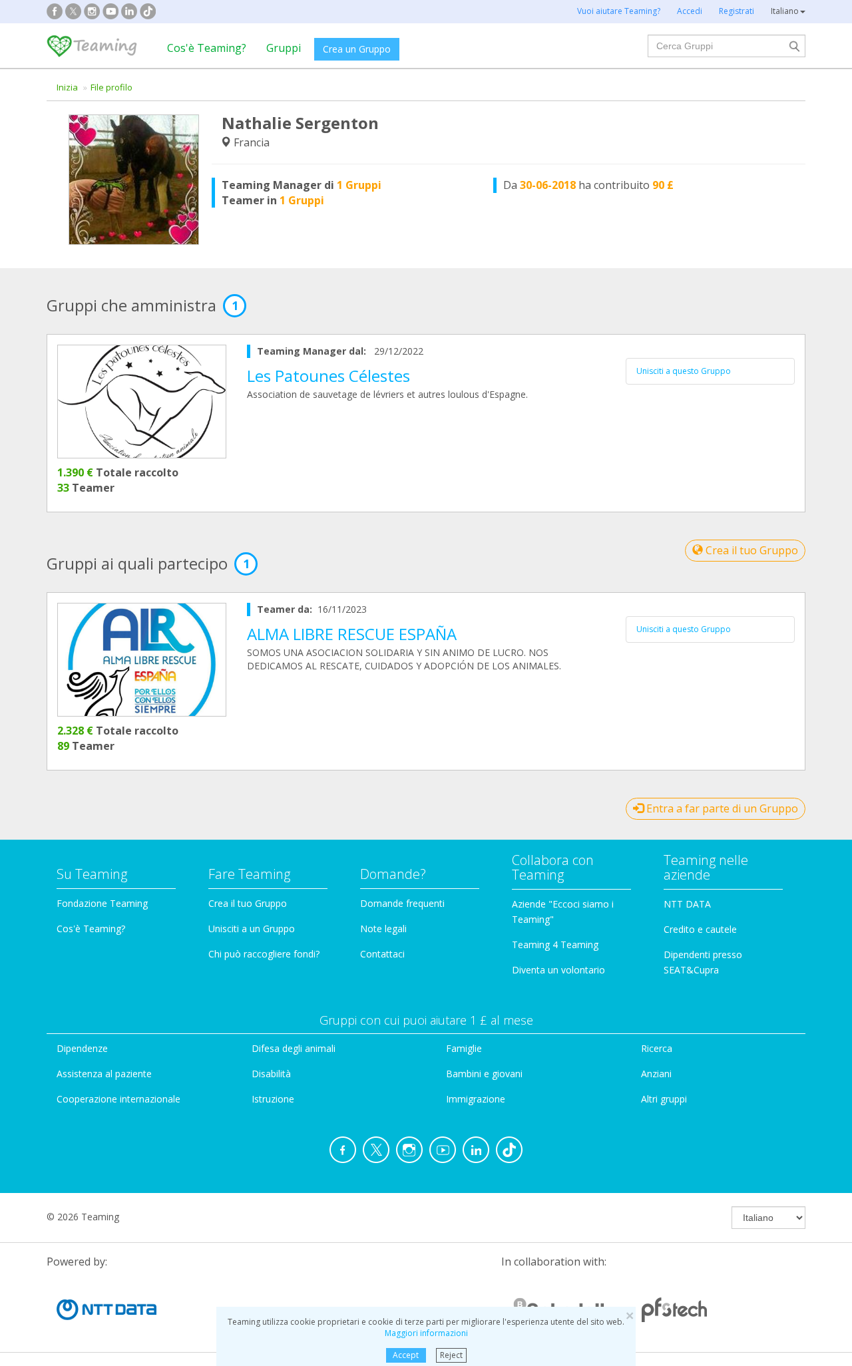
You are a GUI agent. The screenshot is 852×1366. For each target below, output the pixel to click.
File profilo (111, 87)
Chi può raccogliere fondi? (264, 953)
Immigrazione (475, 1099)
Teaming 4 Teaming (555, 944)
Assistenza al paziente (104, 1073)
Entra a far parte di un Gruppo (721, 808)
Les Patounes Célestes (328, 376)
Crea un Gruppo (357, 49)
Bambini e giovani (484, 1073)
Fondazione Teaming (102, 903)
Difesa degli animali (293, 1048)
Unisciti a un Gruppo (251, 928)
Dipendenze (82, 1048)
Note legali (383, 928)
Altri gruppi (664, 1099)
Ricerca (656, 1048)
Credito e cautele (700, 929)
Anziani (656, 1073)
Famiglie (464, 1048)
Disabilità (271, 1073)
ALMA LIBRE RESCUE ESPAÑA (352, 634)
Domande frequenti (402, 903)
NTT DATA (687, 904)
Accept (406, 1355)
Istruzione (273, 1099)
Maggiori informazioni (426, 1333)
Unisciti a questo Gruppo (683, 371)
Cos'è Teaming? (206, 48)
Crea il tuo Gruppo (750, 550)
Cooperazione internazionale (118, 1099)
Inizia (67, 87)
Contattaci (382, 953)
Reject (451, 1355)
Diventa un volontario (558, 969)
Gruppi (283, 48)
